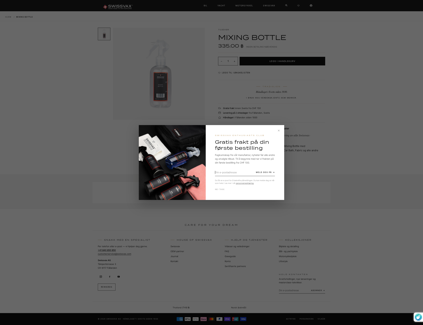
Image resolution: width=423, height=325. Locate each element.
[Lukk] (279, 130)
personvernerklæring (245, 183)
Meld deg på (264, 172)
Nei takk (220, 189)
